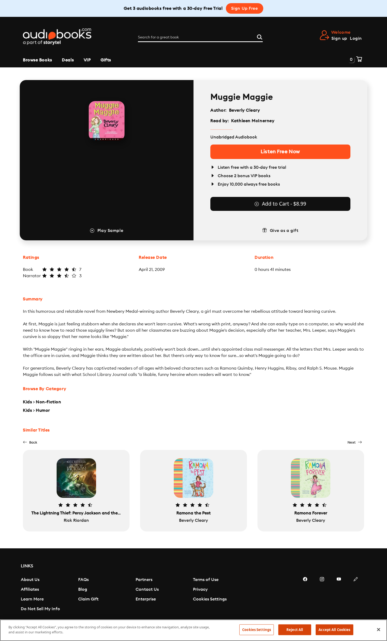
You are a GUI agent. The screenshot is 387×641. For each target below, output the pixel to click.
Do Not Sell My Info (40, 609)
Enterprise (146, 599)
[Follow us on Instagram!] (322, 595)
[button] (30, 442)
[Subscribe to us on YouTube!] (338, 595)
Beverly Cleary (244, 110)
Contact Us (147, 589)
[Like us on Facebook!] (305, 595)
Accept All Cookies (334, 629)
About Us (30, 580)
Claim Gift (88, 599)
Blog (82, 589)
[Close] (378, 629)
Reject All (294, 629)
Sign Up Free (244, 8)
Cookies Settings (210, 599)
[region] (193, 630)
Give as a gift (284, 230)
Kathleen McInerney (252, 120)
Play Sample (110, 230)
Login (356, 38)
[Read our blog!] (355, 595)
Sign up (339, 38)
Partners (144, 580)
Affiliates (30, 589)
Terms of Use (206, 580)
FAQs (83, 580)
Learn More (32, 599)
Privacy (200, 589)
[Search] (259, 36)
